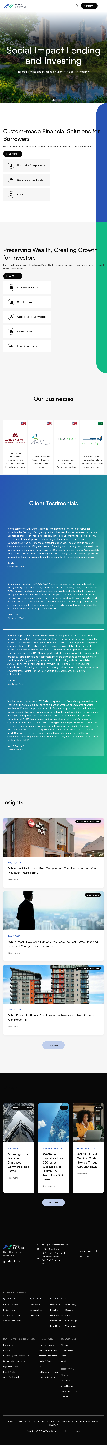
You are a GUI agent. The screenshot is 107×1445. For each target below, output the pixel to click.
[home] (16, 6)
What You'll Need (11, 1377)
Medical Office (57, 1320)
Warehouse (70, 1326)
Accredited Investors (48, 1355)
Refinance (34, 1315)
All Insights (66, 1345)
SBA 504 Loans (10, 1304)
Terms (67, 1431)
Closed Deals (67, 1350)
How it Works (9, 1371)
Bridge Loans (9, 1310)
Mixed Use (55, 1326)
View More (53, 1045)
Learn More (12, 153)
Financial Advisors (47, 1377)
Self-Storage (71, 1320)
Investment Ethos (69, 1391)
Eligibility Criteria (10, 1366)
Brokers (6, 1350)
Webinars (65, 1361)
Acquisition (35, 1304)
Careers (64, 1396)
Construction (36, 1310)
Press (63, 1355)
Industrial (54, 1310)
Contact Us (89, 5)
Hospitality (55, 1304)
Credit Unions (45, 1366)
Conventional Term (12, 1320)
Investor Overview (47, 1345)
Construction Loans (12, 1315)
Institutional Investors (48, 1371)
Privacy (77, 1431)
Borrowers (8, 1345)
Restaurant (70, 1310)
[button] (100, 6)
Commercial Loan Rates (14, 1361)
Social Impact (67, 1385)
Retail (67, 1315)
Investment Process (48, 1350)
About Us (65, 1375)
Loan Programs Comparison (16, 1355)
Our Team (65, 1380)
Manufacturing (57, 1315)
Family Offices (45, 1361)
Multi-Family (70, 1304)
